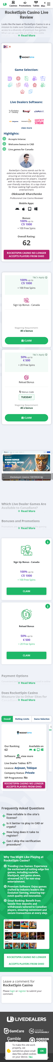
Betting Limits (22, 719)
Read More (27, 35)
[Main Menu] (49, 4)
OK (42, 1050)
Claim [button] (28, 340)
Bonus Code (28, 392)
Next (47, 466)
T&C (31, 1056)
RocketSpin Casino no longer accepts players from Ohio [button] (26, 254)
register (22, 990)
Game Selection (41, 719)
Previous (5, 466)
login (12, 990)
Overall (7, 719)
